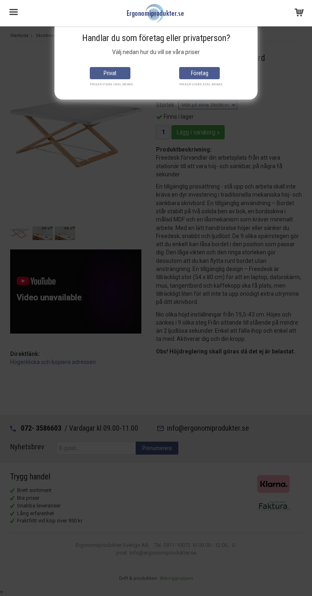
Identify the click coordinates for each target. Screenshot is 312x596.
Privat (110, 73)
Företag (199, 73)
